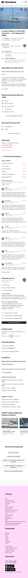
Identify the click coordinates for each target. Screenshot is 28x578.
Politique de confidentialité (11, 510)
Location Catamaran (9, 549)
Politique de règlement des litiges (13, 523)
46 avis (7, 38)
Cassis (6, 539)
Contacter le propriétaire (14, 322)
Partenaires (7, 516)
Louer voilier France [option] (13, 452)
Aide (6, 498)
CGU (6, 513)
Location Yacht (8, 552)
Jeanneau (11, 345)
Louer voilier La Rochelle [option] (13, 456)
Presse (6, 505)
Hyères (6, 534)
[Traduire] (7, 185)
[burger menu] (23, 2)
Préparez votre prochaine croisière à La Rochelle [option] (13, 461)
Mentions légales (9, 515)
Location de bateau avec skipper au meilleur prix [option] (13, 466)
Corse (6, 536)
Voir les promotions (7, 147)
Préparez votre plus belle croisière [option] (13, 471)
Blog (6, 520)
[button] (21, 9)
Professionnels (8, 508)
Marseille (7, 533)
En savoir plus (7, 372)
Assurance (7, 503)
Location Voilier (8, 546)
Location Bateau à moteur (11, 547)
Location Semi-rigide (10, 551)
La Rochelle (7, 541)
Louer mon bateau (9, 506)
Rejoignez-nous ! (9, 518)
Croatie (7, 543)
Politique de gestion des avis (11, 524)
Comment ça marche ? (10, 502)
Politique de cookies (9, 511)
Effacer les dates (6, 150)
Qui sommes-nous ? (9, 500)
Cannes (7, 538)
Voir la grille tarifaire (7, 145)
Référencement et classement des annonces (15, 521)
